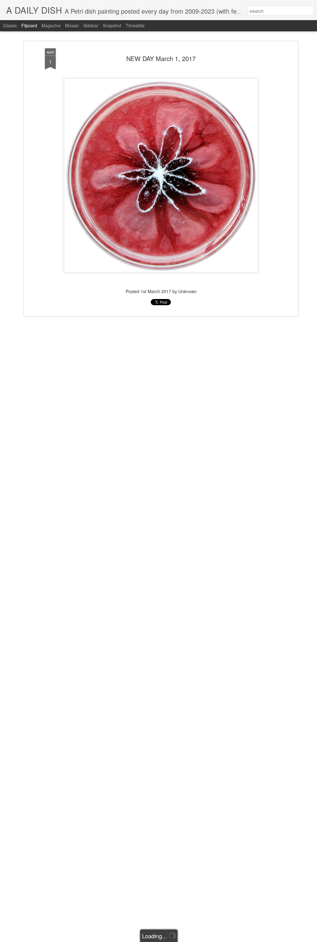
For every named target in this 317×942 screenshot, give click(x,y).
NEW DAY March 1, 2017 (161, 58)
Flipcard (29, 25)
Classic (10, 25)
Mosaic (72, 25)
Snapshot (112, 25)
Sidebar (90, 25)
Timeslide (135, 25)
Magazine (51, 25)
